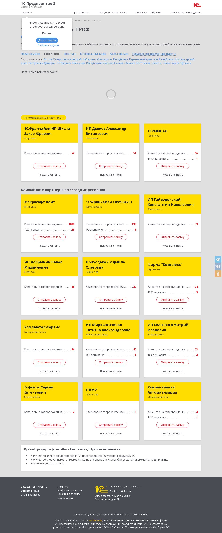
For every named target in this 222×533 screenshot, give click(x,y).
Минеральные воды (93, 53)
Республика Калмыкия (71, 63)
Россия (47, 59)
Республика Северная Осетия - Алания (110, 63)
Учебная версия (30, 490)
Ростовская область (148, 63)
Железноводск (119, 53)
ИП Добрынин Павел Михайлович (43, 265)
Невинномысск (30, 53)
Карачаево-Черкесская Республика (151, 59)
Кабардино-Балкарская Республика (105, 59)
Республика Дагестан (41, 63)
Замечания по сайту (69, 493)
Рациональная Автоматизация (162, 390)
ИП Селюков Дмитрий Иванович (168, 327)
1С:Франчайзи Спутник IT (109, 202)
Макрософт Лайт (39, 202)
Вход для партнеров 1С (34, 486)
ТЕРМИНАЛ (157, 131)
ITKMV (91, 390)
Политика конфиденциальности (70, 488)
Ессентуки (70, 53)
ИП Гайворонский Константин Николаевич (171, 202)
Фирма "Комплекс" (165, 264)
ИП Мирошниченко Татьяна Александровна (108, 327)
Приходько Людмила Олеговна (105, 265)
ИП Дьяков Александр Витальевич (106, 131)
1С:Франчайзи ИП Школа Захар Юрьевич (47, 131)
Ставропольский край (67, 59)
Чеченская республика (177, 63)
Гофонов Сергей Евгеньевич (39, 390)
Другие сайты (65, 497)
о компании (95, 520)
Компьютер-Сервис (42, 327)
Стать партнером (30, 494)
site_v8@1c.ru (123, 491)
